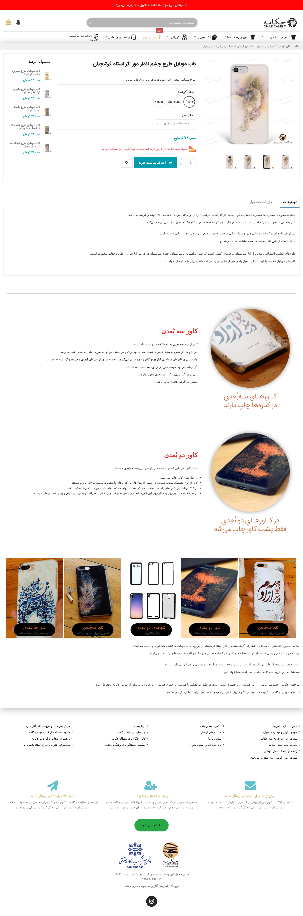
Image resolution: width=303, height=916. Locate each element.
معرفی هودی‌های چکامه (282, 744)
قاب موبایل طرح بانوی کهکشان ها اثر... (26, 91)
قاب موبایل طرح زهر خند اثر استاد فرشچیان (25, 127)
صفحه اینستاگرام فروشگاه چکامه (125, 744)
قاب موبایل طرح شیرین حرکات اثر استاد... (26, 73)
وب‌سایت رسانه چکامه (132, 732)
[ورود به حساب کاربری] (18, 22)
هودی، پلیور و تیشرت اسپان (280, 732)
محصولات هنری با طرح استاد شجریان (47, 744)
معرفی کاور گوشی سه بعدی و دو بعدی (273, 757)
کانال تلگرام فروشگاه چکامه (128, 738)
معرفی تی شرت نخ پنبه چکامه (278, 738)
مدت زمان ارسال (210, 732)
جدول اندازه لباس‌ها (285, 726)
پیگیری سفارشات (210, 726)
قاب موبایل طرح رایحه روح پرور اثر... (27, 109)
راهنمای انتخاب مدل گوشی (280, 751)
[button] (205, 37)
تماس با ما (214, 738)
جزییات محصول (261, 202)
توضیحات (290, 202)
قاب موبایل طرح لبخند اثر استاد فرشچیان (25, 145)
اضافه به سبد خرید (152, 162)
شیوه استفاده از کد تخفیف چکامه (49, 732)
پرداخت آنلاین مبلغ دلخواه (205, 744)
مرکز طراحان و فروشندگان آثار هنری (47, 726)
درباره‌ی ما (139, 726)
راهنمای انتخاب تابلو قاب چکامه (50, 738)
